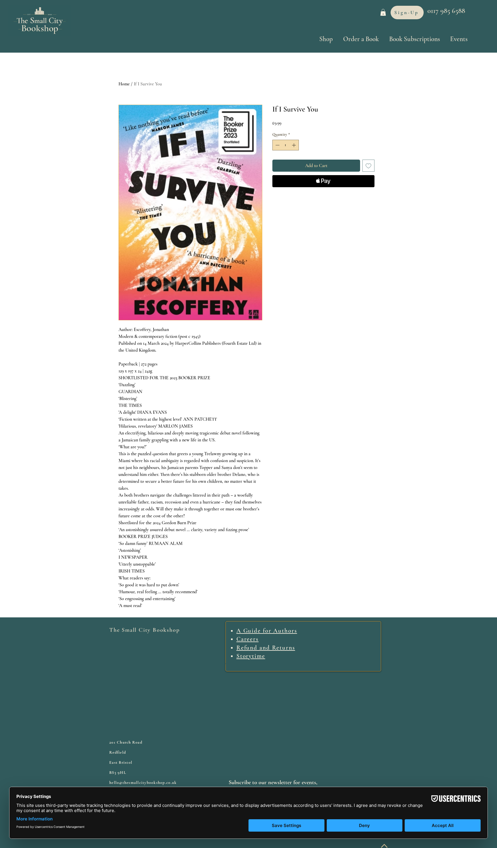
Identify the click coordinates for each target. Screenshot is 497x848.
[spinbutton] (285, 145)
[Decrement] (276, 145)
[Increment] (294, 145)
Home (124, 84)
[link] (383, 12)
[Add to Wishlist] (368, 166)
